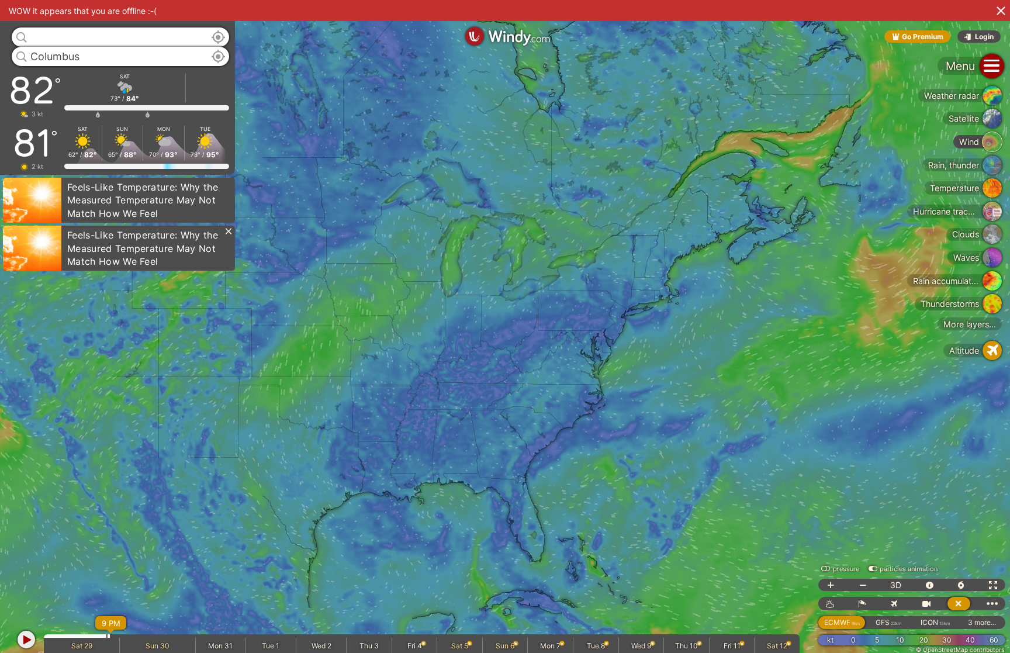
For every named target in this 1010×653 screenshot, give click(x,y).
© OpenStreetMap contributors (960, 649)
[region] (505, 326)
